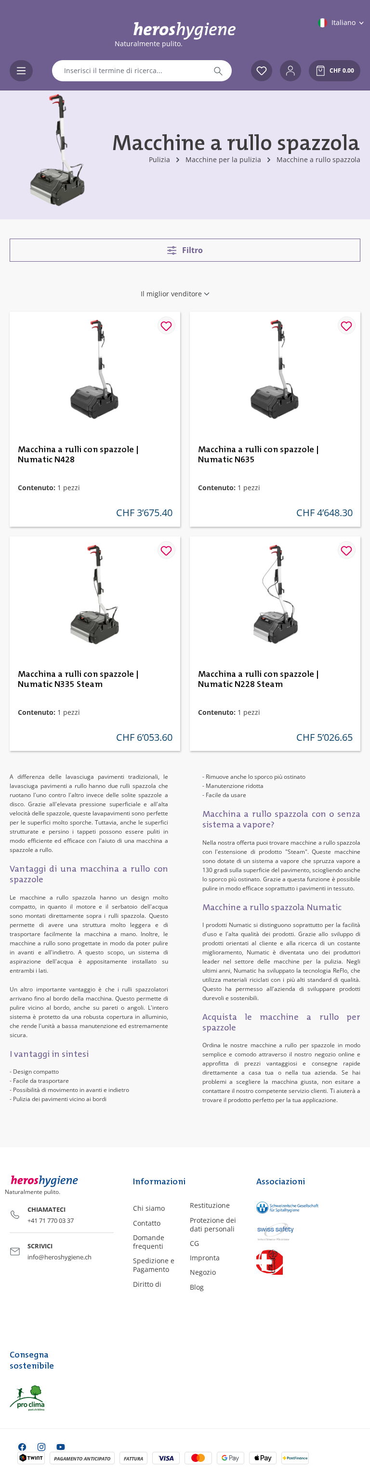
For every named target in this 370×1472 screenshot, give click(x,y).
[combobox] (128, 70)
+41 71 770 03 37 (50, 1220)
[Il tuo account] (290, 70)
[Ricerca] (218, 70)
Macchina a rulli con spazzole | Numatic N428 (78, 454)
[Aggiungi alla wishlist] (166, 325)
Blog (197, 1287)
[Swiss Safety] (277, 1231)
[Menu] (21, 70)
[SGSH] (277, 1207)
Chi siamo (149, 1208)
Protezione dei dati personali (213, 1224)
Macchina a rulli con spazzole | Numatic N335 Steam (78, 679)
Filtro (191, 250)
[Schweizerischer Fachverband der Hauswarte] (277, 1261)
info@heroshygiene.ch (59, 1257)
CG (194, 1243)
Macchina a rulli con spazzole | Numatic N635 (258, 454)
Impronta (205, 1257)
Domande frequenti (148, 1242)
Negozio (203, 1272)
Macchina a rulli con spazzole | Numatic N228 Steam (258, 679)
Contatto (146, 1223)
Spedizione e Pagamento (153, 1265)
